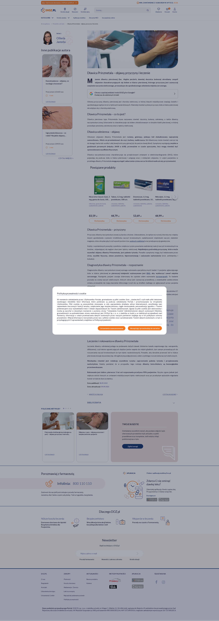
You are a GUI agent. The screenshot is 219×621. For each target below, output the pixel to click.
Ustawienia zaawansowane (111, 328)
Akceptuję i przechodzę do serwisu (145, 328)
